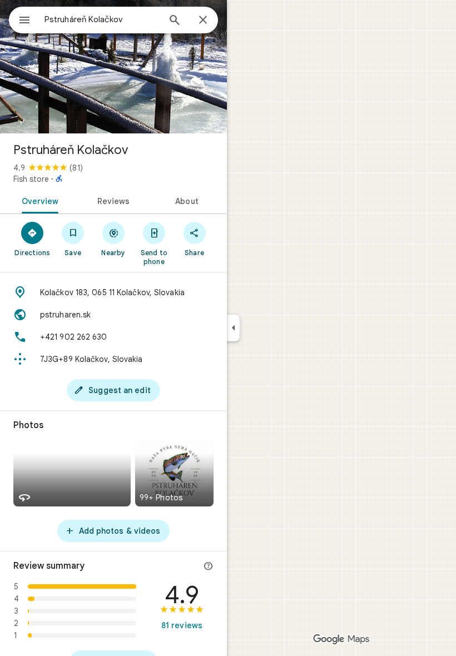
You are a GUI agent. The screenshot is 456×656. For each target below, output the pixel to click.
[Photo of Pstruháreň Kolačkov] (113, 66)
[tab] (38, 200)
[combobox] (101, 19)
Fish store (31, 179)
